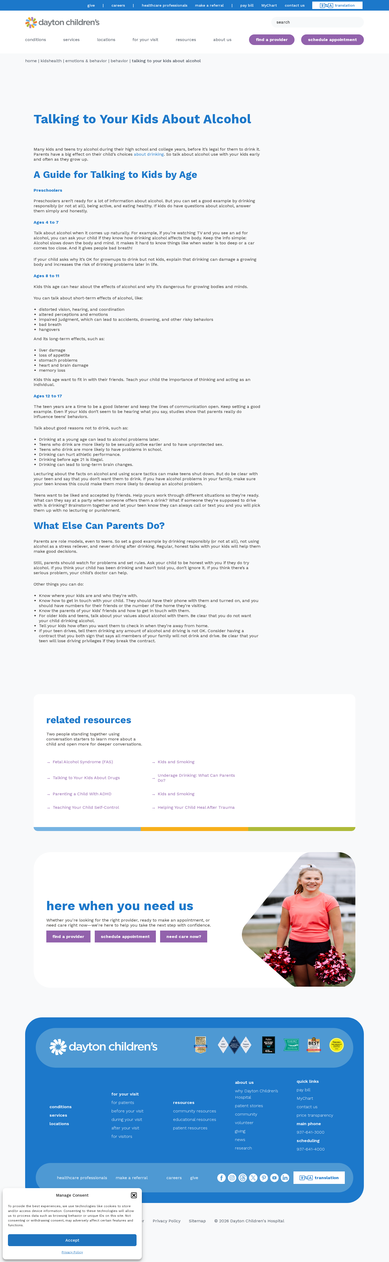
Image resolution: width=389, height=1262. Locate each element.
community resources (194, 1110)
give (91, 5)
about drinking (149, 154)
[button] (134, 1195)
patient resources (190, 1127)
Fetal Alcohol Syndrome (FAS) (83, 761)
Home (31, 60)
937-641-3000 (310, 1132)
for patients (122, 1102)
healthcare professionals (164, 5)
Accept (72, 1240)
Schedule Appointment (332, 39)
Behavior (119, 60)
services (71, 39)
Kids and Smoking (176, 761)
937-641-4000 (311, 1149)
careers (118, 5)
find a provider (272, 39)
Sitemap (197, 1220)
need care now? (183, 936)
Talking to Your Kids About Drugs (86, 777)
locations (106, 39)
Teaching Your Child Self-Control (86, 807)
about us (244, 1082)
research (243, 1148)
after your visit (125, 1127)
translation (345, 5)
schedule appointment (125, 936)
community (246, 1114)
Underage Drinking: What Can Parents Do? (196, 778)
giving (240, 1131)
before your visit (127, 1110)
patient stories (249, 1105)
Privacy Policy (72, 1252)
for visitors (121, 1136)
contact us (295, 5)
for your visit (145, 39)
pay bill (247, 5)
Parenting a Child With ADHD (82, 793)
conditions (35, 39)
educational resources (194, 1119)
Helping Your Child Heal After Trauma (196, 807)
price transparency (315, 1115)
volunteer (244, 1122)
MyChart (269, 5)
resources (186, 39)
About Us (222, 39)
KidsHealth (51, 60)
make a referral (209, 5)
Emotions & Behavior (86, 60)
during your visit (126, 1119)
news (240, 1139)
